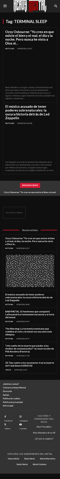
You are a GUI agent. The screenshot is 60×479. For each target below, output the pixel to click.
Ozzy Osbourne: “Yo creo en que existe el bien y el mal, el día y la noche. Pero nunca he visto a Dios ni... (29, 37)
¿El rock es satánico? (44, 439)
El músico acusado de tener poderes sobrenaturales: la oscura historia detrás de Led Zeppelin (27, 112)
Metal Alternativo (47, 458)
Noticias (9, 48)
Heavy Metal (13, 458)
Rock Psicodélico (44, 427)
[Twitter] (5, 424)
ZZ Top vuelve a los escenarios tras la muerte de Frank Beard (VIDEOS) (29, 364)
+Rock (8, 370)
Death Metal (22, 464)
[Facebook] (5, 416)
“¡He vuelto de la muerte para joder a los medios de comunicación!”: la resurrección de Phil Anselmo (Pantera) (29, 348)
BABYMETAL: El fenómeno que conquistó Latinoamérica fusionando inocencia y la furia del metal (29, 314)
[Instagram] (20, 416)
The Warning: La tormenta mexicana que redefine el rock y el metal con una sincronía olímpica (28, 331)
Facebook (8, 421)
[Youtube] (20, 424)
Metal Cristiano (39, 464)
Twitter (7, 428)
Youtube (23, 428)
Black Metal (29, 458)
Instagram (24, 421)
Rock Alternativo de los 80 (44, 433)
